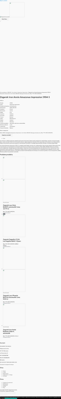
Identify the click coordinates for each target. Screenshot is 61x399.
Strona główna (3, 92)
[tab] (32, 138)
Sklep (1, 367)
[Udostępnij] (6, 393)
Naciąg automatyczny (24, 93)
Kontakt (2, 343)
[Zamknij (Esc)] (2, 393)
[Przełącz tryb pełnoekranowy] (10, 393)
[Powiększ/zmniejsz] (14, 393)
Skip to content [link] (3, 0)
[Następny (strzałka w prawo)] (6, 395)
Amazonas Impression (22, 92)
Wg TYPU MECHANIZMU (36, 93)
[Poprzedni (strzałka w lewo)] (2, 395)
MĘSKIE (9, 92)
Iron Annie (14, 92)
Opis (4, 138)
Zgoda (6, 398)
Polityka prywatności (12, 398)
